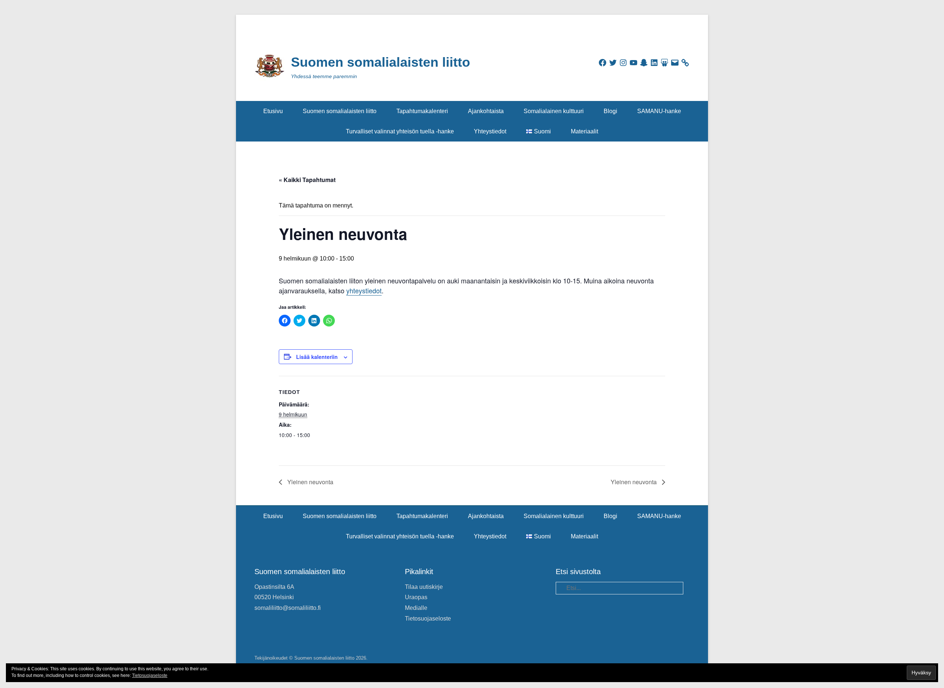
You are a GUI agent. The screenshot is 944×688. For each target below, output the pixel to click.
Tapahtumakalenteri (422, 111)
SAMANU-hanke (659, 111)
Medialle (416, 608)
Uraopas (416, 597)
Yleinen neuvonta (309, 482)
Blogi (610, 111)
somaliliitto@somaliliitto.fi (287, 608)
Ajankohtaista (486, 111)
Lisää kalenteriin (317, 356)
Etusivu (273, 111)
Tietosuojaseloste (428, 618)
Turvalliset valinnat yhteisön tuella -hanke (400, 131)
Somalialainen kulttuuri (554, 111)
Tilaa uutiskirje (424, 587)
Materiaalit (584, 131)
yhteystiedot (364, 290)
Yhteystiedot (490, 131)
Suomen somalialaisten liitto (380, 62)
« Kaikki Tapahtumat (307, 179)
